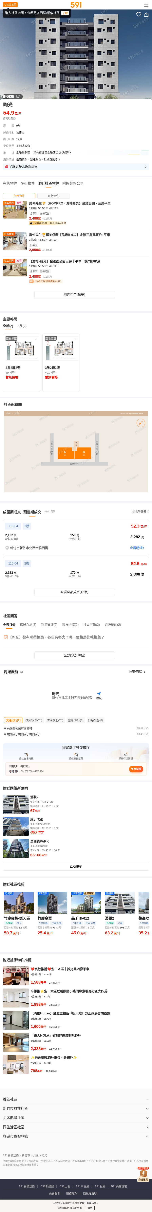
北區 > (37, 1155)
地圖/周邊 (136, 672)
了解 (65, 13)
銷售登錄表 (139, 511)
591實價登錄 (27, 1186)
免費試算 (136, 768)
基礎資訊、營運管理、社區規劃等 (37, 159)
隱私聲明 (77, 1208)
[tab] (19, 195)
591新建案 (47, 1186)
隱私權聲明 (90, 1193)
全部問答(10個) (74, 655)
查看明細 (136, 548)
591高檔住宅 (119, 1186)
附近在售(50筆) (74, 294)
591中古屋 (82, 1186)
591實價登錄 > (12, 1155)
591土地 (65, 1186)
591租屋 (100, 1186)
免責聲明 (54, 1193)
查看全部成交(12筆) (74, 592)
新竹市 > (27, 1155)
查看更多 (76, 866)
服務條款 (71, 1193)
